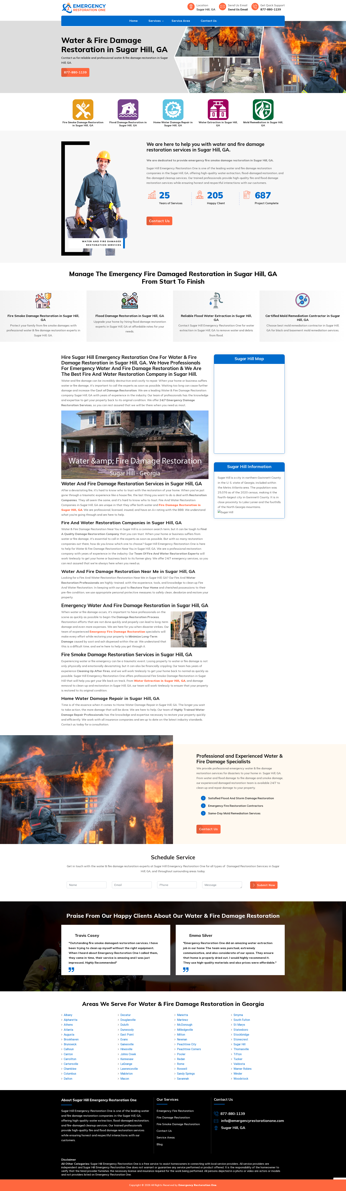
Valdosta (239, 1064)
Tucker (238, 1059)
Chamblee (70, 1068)
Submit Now (266, 885)
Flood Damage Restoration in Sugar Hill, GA (83, 124)
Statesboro (241, 1029)
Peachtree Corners (189, 1049)
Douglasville (128, 1020)
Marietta (182, 1015)
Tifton (238, 1054)
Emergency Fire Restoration (175, 1111)
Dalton (68, 1078)
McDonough (184, 1024)
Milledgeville (185, 1029)
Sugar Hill (239, 1044)
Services (154, 20)
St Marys (239, 1024)
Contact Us (209, 20)
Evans (124, 1039)
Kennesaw (126, 1059)
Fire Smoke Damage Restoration (178, 1124)
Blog (160, 1144)
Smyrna (238, 1015)
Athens (68, 1024)
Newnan (182, 1039)
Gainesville (127, 1044)
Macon (124, 1078)
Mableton (126, 1073)
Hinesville (126, 1049)
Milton (181, 1034)
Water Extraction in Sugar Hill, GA (173, 124)
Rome (180, 1064)
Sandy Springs (186, 1073)
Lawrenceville (129, 1068)
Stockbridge (241, 1034)
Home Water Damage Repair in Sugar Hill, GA (128, 124)
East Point (127, 1034)
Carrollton (70, 1059)
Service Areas (166, 1137)
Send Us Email (238, 9)
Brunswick (70, 1044)
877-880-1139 (270, 9)
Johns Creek (128, 1054)
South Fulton (242, 1020)
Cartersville (71, 1064)
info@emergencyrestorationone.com (252, 1120)
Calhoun (69, 1049)
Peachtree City (186, 1044)
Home (133, 20)
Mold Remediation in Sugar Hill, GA (218, 124)
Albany (68, 1015)
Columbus (70, 1073)
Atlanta (68, 1029)
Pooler (181, 1054)
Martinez (182, 1020)
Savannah (183, 1078)
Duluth (124, 1024)
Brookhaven (71, 1039)
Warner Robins (243, 1068)
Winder (238, 1073)
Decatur (125, 1015)
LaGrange (126, 1064)
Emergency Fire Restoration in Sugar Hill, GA (263, 124)
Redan (181, 1059)
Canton (68, 1054)
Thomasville (241, 1049)
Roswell (182, 1068)
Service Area (181, 20)
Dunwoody (127, 1029)
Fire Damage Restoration (173, 1117)
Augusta (69, 1034)
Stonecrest (241, 1039)
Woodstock (241, 1078)
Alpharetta (70, 1020)
